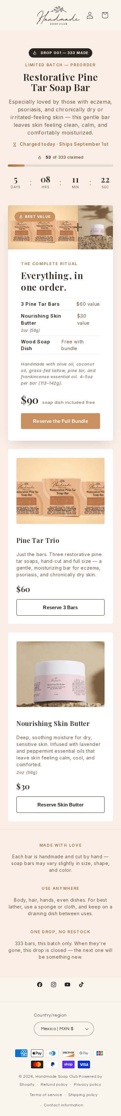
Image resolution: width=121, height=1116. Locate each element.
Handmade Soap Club (56, 1076)
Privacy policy (87, 1084)
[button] (104, 15)
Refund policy (54, 1084)
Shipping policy (83, 1095)
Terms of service (46, 1095)
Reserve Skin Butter (60, 804)
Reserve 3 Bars (60, 607)
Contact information (63, 1105)
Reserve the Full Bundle (60, 421)
